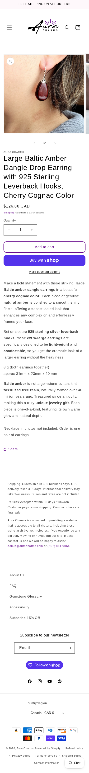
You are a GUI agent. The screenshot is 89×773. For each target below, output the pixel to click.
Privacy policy (21, 755)
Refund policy (74, 748)
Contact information (47, 762)
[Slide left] (34, 143)
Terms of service (46, 755)
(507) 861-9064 (58, 546)
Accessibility (19, 607)
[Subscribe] (69, 648)
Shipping (9, 212)
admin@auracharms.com (25, 546)
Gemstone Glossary (25, 596)
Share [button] (13, 449)
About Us (16, 575)
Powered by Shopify (48, 748)
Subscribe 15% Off (24, 618)
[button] (9, 27)
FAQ (13, 586)
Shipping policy (72, 755)
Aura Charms (25, 748)
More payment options (44, 271)
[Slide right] (55, 143)
